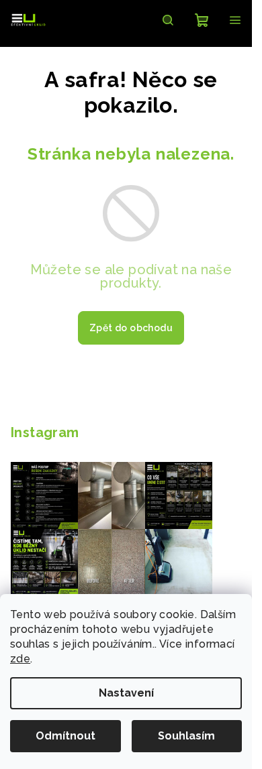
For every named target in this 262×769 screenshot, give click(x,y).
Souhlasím (186, 735)
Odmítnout (65, 735)
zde (20, 658)
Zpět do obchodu (131, 327)
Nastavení (126, 693)
